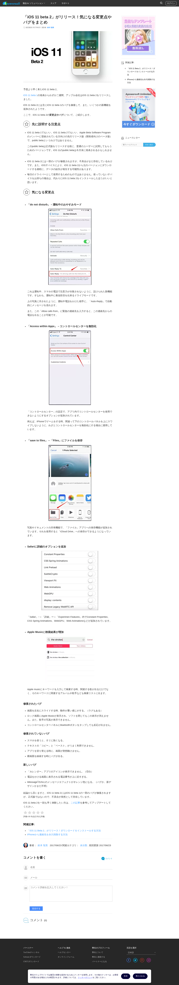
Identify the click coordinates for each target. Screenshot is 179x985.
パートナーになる (99, 961)
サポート (65, 3)
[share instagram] (149, 960)
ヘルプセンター (64, 952)
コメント (107, 858)
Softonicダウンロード (32, 957)
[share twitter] (135, 960)
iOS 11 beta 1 (30, 95)
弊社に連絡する (98, 957)
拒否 (126, 976)
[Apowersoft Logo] (11, 3)
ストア (53, 3)
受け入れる (140, 976)
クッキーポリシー (85, 977)
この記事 (75, 802)
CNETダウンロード (31, 961)
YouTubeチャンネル (31, 952)
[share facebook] (129, 960)
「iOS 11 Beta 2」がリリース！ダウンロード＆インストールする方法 (64, 830)
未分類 (83, 845)
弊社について (97, 952)
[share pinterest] (142, 960)
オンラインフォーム (66, 957)
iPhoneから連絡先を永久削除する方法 (47, 834)
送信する (36, 908)
